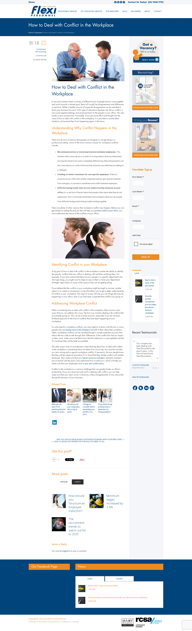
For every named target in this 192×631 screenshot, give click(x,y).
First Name (138, 177)
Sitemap (75, 622)
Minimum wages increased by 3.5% (114, 501)
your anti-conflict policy (94, 363)
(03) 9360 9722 (155, 2)
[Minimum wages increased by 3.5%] (97, 501)
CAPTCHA (136, 235)
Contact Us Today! (137, 2)
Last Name (138, 192)
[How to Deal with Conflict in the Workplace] (88, 60)
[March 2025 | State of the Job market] (138, 282)
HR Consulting (41, 52)
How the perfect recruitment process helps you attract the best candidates (150, 304)
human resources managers (94, 358)
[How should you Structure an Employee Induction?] (59, 501)
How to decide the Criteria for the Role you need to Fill (79, 441)
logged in (66, 551)
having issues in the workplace (78, 330)
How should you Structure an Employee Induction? (77, 503)
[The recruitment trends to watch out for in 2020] (59, 524)
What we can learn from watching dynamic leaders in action (59, 408)
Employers (38, 33)
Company (136, 221)
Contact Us (65, 622)
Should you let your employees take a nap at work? (73, 408)
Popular (63, 482)
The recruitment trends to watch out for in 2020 (77, 526)
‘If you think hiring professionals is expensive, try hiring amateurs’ (105, 408)
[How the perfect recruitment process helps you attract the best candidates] (138, 299)
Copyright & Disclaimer (38, 622)
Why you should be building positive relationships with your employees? (89, 439)
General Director (140, 367)
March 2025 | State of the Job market (150, 283)
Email (135, 206)
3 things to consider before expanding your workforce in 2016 (89, 409)
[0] (54, 459)
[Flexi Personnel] (49, 12)
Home (32, 2)
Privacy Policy (54, 622)
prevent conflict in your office (106, 211)
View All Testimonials (140, 380)
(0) (45, 56)
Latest (78, 482)
